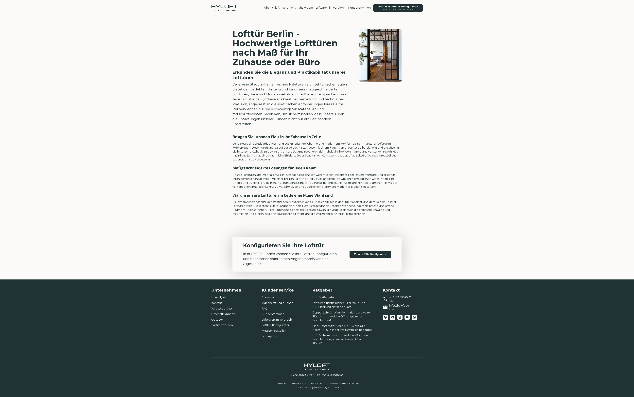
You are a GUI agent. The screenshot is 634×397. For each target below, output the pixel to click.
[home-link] (224, 8)
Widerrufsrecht (299, 383)
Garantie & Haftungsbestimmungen (312, 387)
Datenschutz (317, 383)
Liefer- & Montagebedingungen (344, 383)
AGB (337, 387)
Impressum (281, 383)
